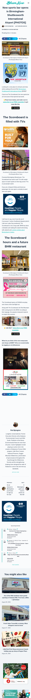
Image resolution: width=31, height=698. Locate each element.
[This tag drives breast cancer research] (15, 287)
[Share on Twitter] (15, 38)
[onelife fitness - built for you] (15, 137)
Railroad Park (10, 558)
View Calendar (15, 564)
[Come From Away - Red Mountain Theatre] (15, 73)
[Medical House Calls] (15, 693)
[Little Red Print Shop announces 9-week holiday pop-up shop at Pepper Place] (15, 639)
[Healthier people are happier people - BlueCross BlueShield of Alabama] (15, 204)
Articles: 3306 (15, 472)
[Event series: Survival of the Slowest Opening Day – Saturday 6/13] (17, 529)
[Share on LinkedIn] (9, 38)
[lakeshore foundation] (15, 379)
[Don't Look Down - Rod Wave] (15, 358)
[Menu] (28, 3)
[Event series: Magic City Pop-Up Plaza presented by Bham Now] (16, 553)
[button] (8, 321)
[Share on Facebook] (4, 38)
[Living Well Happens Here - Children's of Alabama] (15, 673)
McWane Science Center (12, 534)
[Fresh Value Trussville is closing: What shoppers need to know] (15, 613)
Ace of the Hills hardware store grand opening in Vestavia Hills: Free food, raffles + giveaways (15, 597)
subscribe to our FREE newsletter (13, 102)
